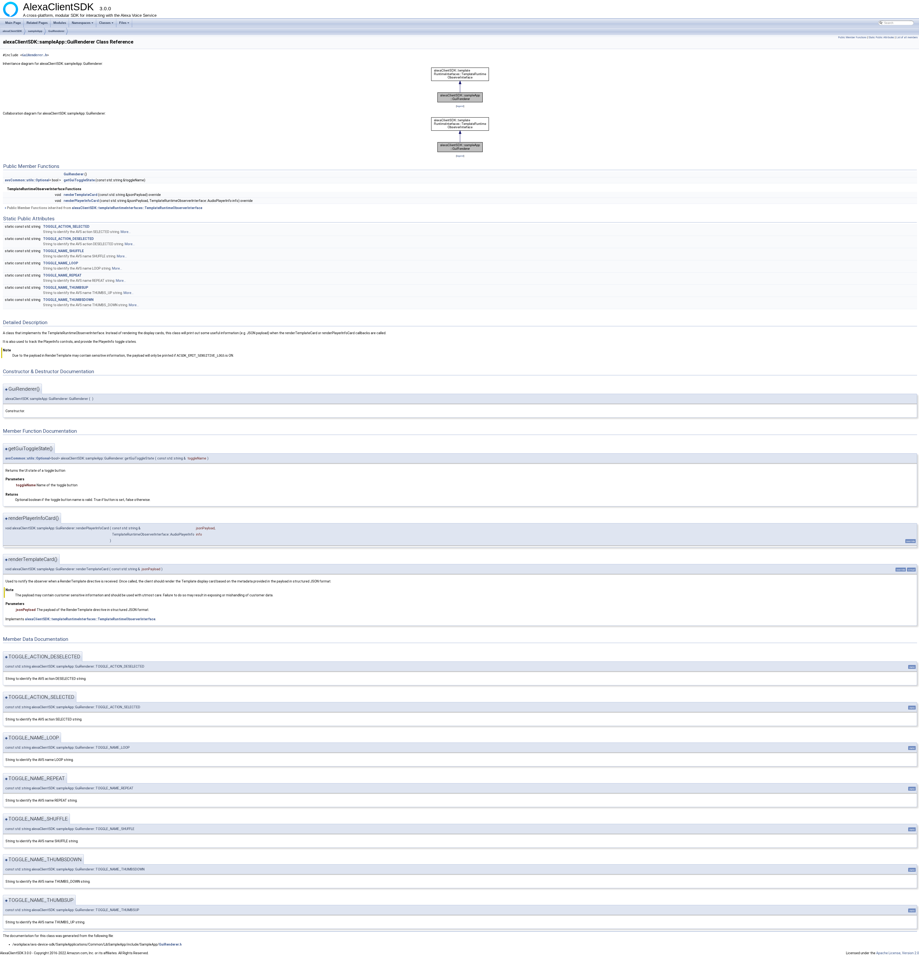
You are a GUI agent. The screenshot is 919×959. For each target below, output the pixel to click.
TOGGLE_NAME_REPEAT (62, 275)
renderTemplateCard (80, 195)
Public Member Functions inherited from (104, 208)
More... (126, 232)
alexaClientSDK (12, 31)
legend (460, 106)
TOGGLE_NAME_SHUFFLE (63, 251)
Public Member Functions (852, 37)
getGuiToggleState (79, 180)
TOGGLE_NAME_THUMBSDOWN (68, 300)
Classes (106, 24)
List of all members (907, 37)
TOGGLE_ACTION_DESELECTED (68, 239)
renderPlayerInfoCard (81, 201)
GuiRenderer (56, 31)
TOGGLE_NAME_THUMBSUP (65, 287)
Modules (59, 23)
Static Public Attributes (881, 37)
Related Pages (37, 23)
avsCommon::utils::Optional (27, 180)
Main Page (13, 23)
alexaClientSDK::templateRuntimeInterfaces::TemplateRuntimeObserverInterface (137, 208)
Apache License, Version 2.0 (897, 953)
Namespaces (83, 24)
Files (124, 24)
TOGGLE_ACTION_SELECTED (66, 226)
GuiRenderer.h (34, 55)
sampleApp (35, 31)
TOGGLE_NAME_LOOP (60, 263)
